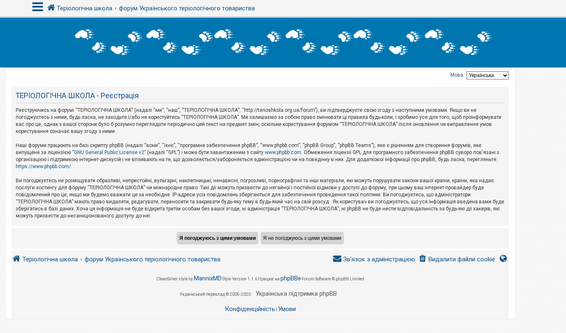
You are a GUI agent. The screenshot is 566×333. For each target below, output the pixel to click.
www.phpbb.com (283, 152)
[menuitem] (457, 259)
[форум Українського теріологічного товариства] (283, 42)
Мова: (457, 75)
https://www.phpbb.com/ (43, 166)
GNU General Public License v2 (109, 152)
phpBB (289, 278)
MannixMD (208, 278)
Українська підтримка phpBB (296, 293)
